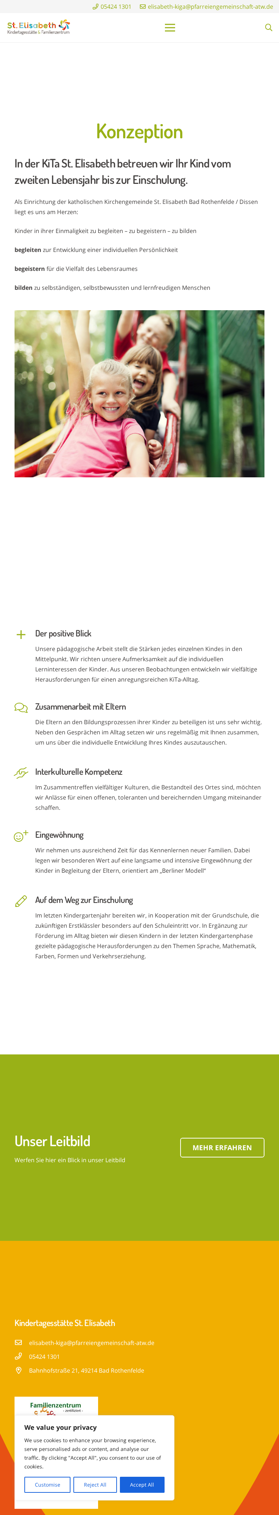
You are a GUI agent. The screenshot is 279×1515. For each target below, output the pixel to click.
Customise (47, 1484)
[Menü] (170, 28)
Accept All (142, 1484)
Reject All (95, 1484)
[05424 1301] (22, 1357)
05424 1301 (44, 1357)
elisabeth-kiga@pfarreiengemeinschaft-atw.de (91, 1343)
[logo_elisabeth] (38, 28)
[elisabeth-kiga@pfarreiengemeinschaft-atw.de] (22, 1343)
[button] (269, 28)
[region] (94, 1457)
